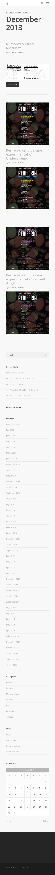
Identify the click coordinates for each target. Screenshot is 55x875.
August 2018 (11, 498)
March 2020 (11, 453)
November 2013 (13, 647)
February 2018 (12, 527)
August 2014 (11, 607)
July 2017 (10, 556)
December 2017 (13, 539)
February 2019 (12, 475)
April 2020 (10, 447)
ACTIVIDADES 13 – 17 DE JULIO (20, 378)
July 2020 (10, 430)
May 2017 (10, 561)
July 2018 (10, 504)
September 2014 (13, 602)
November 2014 (13, 590)
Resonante (10, 711)
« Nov (9, 821)
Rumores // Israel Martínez (20, 45)
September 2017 (13, 550)
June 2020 (10, 435)
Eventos (21, 52)
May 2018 (10, 510)
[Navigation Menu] (47, 3)
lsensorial (12, 52)
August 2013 (11, 665)
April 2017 (10, 567)
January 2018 (11, 533)
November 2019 (13, 464)
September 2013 (13, 659)
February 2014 (12, 636)
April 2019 (10, 470)
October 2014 (12, 596)
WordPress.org (12, 751)
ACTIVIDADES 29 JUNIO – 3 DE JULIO (22, 390)
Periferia (21, 163)
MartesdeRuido (12, 694)
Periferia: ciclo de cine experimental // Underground (24, 154)
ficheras (9, 688)
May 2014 (10, 624)
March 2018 (11, 521)
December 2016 (13, 579)
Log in (8, 734)
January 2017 (11, 573)
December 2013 (13, 642)
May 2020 (10, 441)
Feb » (45, 821)
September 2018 (13, 493)
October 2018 (12, 487)
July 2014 (10, 613)
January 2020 (11, 458)
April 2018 (10, 516)
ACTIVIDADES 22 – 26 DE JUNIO (20, 395)
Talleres (9, 717)
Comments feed (13, 746)
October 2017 (12, 544)
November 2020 (13, 424)
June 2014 (10, 619)
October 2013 (12, 653)
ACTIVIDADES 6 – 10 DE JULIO (19, 384)
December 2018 (13, 481)
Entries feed (11, 740)
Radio (8, 705)
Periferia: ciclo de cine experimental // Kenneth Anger (26, 279)
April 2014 (10, 630)
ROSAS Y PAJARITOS (15, 372)
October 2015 (12, 584)
